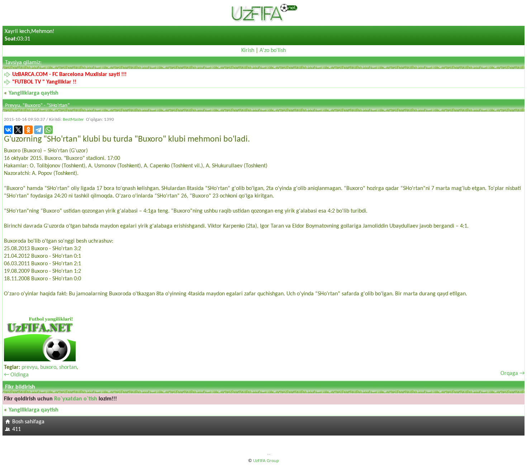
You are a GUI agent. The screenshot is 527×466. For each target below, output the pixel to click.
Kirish (247, 50)
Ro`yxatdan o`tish (75, 399)
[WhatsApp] (48, 129)
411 (16, 429)
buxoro (48, 367)
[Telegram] (38, 129)
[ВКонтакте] (8, 129)
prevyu (29, 367)
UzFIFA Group (266, 460)
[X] (18, 129)
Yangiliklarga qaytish (33, 93)
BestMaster (73, 119)
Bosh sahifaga (28, 422)
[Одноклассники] (28, 129)
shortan (68, 367)
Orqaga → (512, 373)
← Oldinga (16, 375)
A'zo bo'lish (273, 50)
